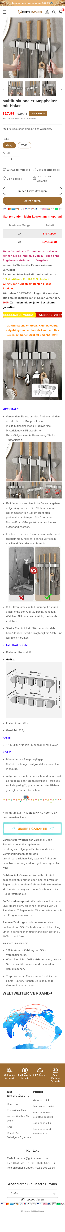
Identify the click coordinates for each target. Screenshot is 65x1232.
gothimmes (40, 1211)
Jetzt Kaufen (32, 200)
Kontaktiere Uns (16, 1110)
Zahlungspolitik (42, 1122)
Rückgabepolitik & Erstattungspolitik (43, 1114)
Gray (9, 145)
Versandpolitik (41, 1100)
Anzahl (6, 153)
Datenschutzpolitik (44, 1106)
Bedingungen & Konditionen (42, 1131)
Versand (6, 119)
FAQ (9, 1126)
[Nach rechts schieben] (61, 89)
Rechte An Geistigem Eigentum (19, 1135)
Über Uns (12, 1104)
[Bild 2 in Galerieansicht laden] (32, 88)
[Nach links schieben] (4, 89)
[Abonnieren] (54, 1194)
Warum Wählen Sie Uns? (18, 1118)
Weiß (24, 145)
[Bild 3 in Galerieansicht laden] (49, 88)
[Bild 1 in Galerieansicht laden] (15, 88)
